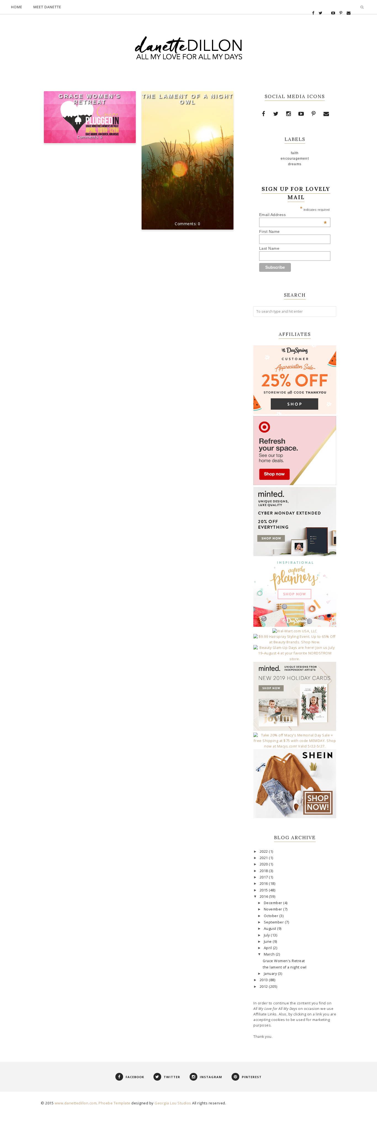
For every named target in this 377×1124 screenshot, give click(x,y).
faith (295, 153)
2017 (264, 877)
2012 (264, 986)
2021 (264, 857)
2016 (264, 883)
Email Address (293, 214)
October (271, 916)
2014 (264, 896)
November (273, 909)
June (268, 941)
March (270, 954)
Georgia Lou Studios (173, 1103)
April (268, 948)
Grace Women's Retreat (90, 99)
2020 (264, 864)
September (274, 922)
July (267, 935)
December (273, 903)
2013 (264, 980)
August (270, 928)
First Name (269, 231)
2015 (264, 890)
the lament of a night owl (187, 99)
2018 (264, 870)
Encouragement (295, 158)
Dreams (294, 164)
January (271, 973)
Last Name (269, 248)
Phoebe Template (115, 1103)
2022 (264, 851)
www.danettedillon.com (76, 1103)
